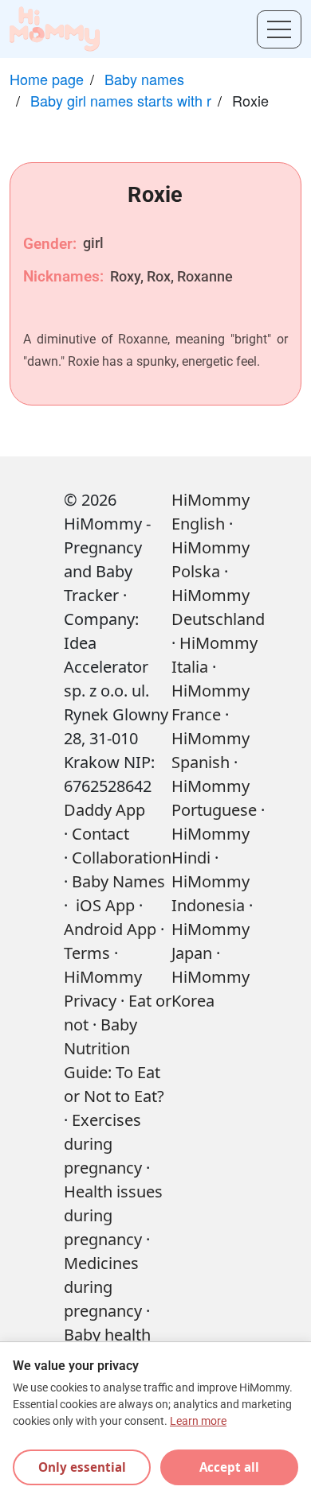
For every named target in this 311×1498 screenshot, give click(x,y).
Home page (47, 78)
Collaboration (121, 857)
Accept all (229, 1467)
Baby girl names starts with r (120, 100)
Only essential (82, 1467)
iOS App (105, 905)
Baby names (144, 78)
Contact (100, 833)
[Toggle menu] (279, 29)
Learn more (198, 1421)
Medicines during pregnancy (103, 1286)
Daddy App (104, 810)
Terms (87, 953)
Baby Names (118, 881)
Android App (110, 929)
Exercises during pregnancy (103, 1143)
